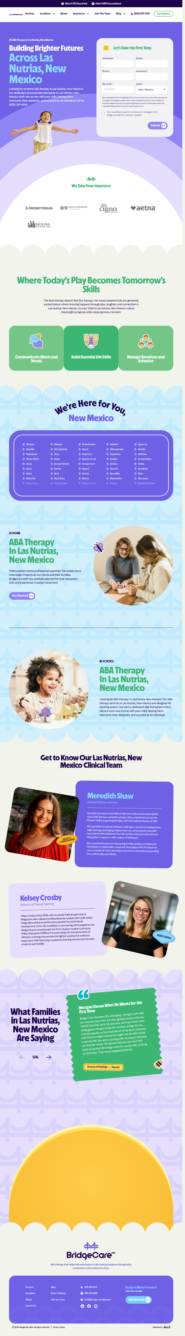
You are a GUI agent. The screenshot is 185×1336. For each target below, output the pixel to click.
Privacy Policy (132, 106)
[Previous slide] (22, 1057)
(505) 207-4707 (18, 104)
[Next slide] (49, 1057)
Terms (141, 106)
